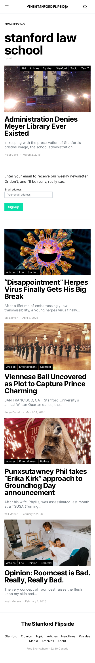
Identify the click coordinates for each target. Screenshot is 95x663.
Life (21, 272)
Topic (73, 68)
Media (33, 641)
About (61, 641)
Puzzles (84, 636)
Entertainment (27, 366)
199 (24, 68)
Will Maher (10, 514)
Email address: (13, 189)
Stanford (61, 68)
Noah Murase (12, 601)
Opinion (32, 563)
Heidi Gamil (11, 154)
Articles (34, 68)
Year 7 (85, 68)
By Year (47, 68)
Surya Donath (12, 412)
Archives (48, 641)
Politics (44, 461)
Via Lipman (11, 317)
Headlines (68, 636)
